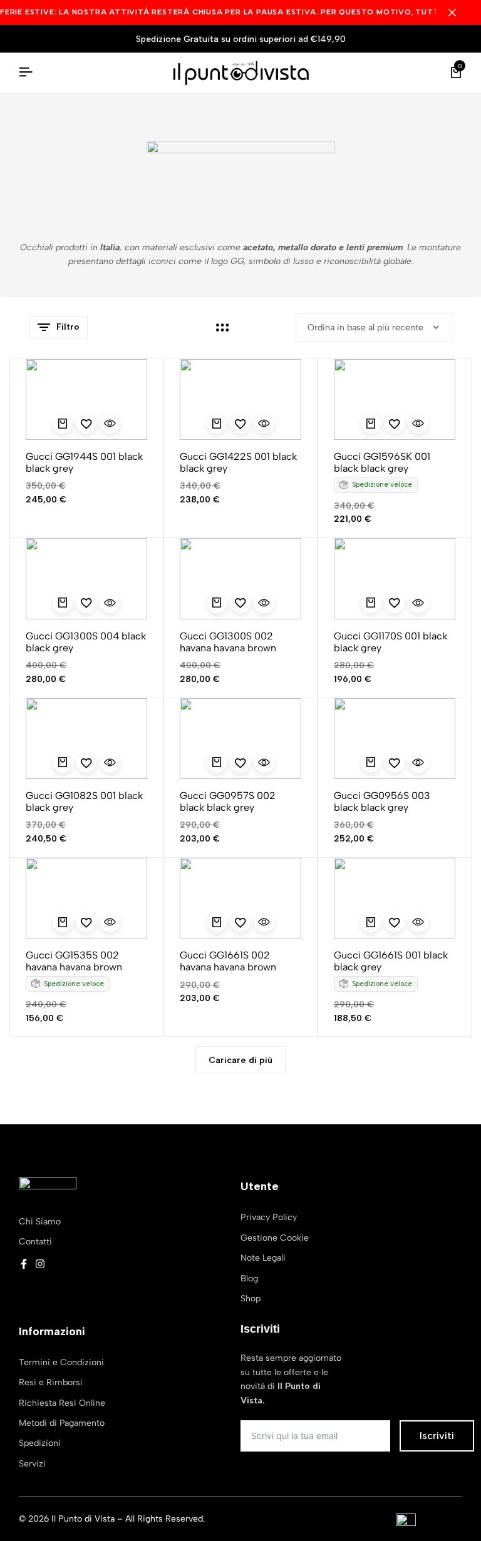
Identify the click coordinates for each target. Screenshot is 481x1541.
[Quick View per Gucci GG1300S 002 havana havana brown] (264, 603)
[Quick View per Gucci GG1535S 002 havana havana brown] (110, 922)
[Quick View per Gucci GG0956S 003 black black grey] (418, 763)
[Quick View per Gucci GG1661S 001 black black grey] (418, 922)
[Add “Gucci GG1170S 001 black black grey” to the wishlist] (395, 603)
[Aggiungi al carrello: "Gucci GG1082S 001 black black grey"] (63, 763)
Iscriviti (437, 1436)
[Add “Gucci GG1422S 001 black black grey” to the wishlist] (240, 424)
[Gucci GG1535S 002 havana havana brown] (86, 898)
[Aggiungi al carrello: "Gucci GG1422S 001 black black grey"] (217, 424)
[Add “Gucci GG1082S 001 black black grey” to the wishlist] (86, 763)
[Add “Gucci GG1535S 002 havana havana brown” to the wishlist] (86, 922)
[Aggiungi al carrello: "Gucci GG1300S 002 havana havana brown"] (217, 603)
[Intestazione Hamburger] (26, 72)
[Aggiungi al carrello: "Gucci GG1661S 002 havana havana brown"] (217, 922)
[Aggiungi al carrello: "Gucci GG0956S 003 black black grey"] (371, 763)
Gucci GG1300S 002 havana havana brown (228, 642)
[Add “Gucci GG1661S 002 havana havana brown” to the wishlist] (240, 922)
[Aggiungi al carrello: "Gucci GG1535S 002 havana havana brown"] (63, 922)
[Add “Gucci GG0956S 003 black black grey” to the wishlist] (395, 763)
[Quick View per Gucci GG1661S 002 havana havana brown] (264, 922)
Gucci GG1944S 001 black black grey (84, 462)
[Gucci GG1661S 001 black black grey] (394, 898)
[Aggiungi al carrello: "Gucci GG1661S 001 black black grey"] (371, 922)
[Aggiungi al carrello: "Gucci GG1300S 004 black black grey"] (63, 603)
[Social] (24, 1264)
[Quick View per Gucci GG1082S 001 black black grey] (110, 763)
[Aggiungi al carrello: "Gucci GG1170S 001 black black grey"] (371, 603)
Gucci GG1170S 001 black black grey (390, 642)
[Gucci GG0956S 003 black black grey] (394, 738)
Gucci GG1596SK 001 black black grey (382, 462)
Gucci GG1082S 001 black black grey (84, 801)
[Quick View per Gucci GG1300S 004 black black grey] (110, 603)
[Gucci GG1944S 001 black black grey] (86, 399)
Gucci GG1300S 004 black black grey (86, 642)
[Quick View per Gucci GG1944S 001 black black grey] (110, 424)
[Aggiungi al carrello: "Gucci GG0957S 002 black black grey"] (217, 763)
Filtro (68, 327)
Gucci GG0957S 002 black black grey (228, 801)
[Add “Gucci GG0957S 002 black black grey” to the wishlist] (240, 763)
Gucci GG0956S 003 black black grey (382, 801)
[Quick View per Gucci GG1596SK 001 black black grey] (418, 424)
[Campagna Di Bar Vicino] (458, 12)
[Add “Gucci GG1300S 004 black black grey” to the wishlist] (86, 603)
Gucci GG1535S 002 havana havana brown (74, 961)
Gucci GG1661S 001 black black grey (391, 961)
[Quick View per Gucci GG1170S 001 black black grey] (418, 603)
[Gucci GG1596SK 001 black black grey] (394, 399)
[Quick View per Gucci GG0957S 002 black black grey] (264, 763)
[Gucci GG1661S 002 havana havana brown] (240, 898)
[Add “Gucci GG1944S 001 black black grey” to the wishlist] (86, 424)
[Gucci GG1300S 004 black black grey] (86, 578)
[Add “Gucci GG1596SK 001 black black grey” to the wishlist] (395, 424)
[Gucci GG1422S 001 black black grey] (240, 399)
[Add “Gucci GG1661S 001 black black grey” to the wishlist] (395, 922)
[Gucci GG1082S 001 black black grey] (86, 738)
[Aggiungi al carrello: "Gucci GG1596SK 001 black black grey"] (371, 424)
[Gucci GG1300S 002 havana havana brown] (240, 578)
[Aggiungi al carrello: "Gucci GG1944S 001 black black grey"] (63, 424)
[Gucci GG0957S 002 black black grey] (240, 738)
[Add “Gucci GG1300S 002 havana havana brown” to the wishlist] (240, 603)
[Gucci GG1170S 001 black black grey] (394, 578)
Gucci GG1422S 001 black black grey (238, 462)
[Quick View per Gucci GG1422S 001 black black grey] (264, 424)
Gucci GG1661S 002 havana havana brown (228, 961)
